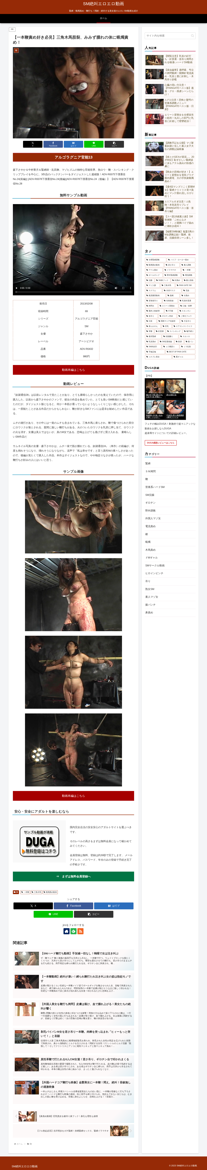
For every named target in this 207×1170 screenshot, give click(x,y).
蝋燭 (147, 542)
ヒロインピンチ (154, 573)
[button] (114, 144)
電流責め (150, 526)
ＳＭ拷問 (150, 471)
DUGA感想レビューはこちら (160, 443)
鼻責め (149, 612)
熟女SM (149, 589)
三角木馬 (37, 892)
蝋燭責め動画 (51, 892)
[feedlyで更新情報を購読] (73, 931)
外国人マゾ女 (153, 518)
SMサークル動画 (155, 565)
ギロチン (150, 502)
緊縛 (147, 463)
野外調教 (150, 510)
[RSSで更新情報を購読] (80, 931)
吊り (147, 581)
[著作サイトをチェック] (66, 931)
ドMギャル (151, 557)
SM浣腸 (149, 495)
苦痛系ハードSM (155, 487)
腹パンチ (150, 604)
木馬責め (150, 549)
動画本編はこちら (73, 369)
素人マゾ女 (151, 596)
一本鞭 (26, 892)
